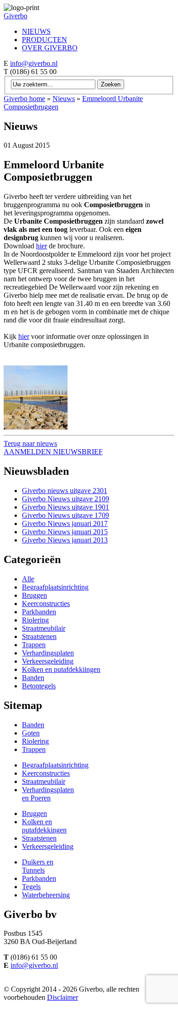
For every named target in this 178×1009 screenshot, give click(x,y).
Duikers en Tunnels (37, 866)
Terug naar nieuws (30, 443)
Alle (28, 579)
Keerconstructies (46, 603)
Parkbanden (39, 612)
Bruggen (34, 595)
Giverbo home (24, 98)
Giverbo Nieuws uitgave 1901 (65, 507)
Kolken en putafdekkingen (44, 826)
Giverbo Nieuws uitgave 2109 (65, 499)
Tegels (31, 887)
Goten (31, 733)
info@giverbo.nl (34, 63)
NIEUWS (36, 31)
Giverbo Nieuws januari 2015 (65, 532)
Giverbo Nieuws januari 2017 (65, 523)
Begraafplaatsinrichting (55, 587)
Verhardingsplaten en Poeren (48, 794)
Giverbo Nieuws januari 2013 (65, 540)
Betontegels (39, 686)
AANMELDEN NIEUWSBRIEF (53, 452)
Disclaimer (62, 997)
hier (41, 246)
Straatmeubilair (43, 628)
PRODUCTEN (44, 39)
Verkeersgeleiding (47, 661)
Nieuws (63, 98)
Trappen (34, 645)
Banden (33, 678)
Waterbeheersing (46, 895)
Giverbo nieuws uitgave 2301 (64, 490)
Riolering (35, 620)
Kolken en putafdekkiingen (61, 669)
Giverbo (15, 16)
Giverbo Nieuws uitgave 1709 (65, 515)
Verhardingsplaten (48, 653)
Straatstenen (39, 636)
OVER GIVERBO (50, 48)
